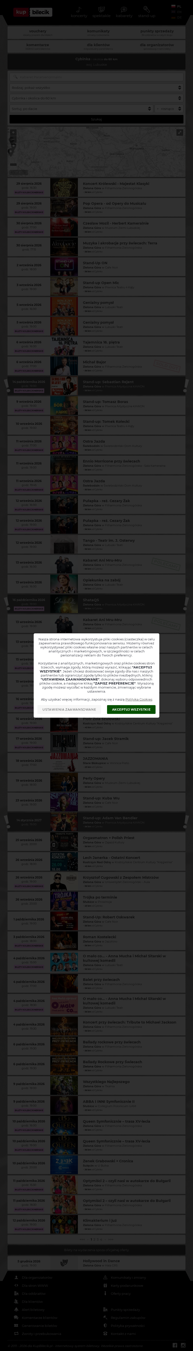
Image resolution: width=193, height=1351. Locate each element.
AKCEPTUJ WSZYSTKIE (131, 709)
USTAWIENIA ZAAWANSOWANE (69, 709)
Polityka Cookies (138, 699)
